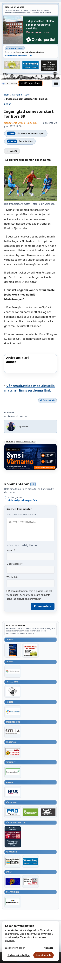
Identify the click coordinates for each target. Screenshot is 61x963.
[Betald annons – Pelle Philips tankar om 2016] (30, 65)
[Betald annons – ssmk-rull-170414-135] (30, 881)
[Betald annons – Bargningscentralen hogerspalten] (12, 752)
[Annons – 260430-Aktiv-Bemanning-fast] (12, 65)
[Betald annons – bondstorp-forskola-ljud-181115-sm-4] (49, 66)
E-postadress (15, 563)
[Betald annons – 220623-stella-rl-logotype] (12, 732)
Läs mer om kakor (15, 947)
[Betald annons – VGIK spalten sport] (12, 881)
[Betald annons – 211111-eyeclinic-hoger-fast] (12, 711)
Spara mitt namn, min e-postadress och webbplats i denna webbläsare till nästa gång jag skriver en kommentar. (30, 594)
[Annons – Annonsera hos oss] (12, 650)
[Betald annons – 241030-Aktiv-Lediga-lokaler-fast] (30, 650)
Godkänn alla (43, 955)
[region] (30, 363)
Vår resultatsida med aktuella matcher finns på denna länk (29, 388)
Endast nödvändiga (18, 955)
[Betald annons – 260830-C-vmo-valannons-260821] (30, 30)
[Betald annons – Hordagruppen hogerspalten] (12, 902)
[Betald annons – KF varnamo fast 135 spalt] (12, 861)
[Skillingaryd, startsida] (30, 83)
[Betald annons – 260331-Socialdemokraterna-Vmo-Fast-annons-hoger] (13, 835)
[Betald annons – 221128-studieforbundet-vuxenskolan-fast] (30, 812)
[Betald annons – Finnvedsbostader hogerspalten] (12, 772)
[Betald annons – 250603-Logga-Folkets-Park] (12, 671)
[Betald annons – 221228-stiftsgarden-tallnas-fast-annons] (12, 691)
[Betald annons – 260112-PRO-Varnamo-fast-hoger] (12, 812)
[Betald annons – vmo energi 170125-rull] (30, 861)
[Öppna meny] (56, 83)
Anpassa (49, 947)
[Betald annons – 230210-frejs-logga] (12, 792)
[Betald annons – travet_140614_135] (48, 812)
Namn (11, 550)
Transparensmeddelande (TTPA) (19, 55)
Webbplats (12, 577)
